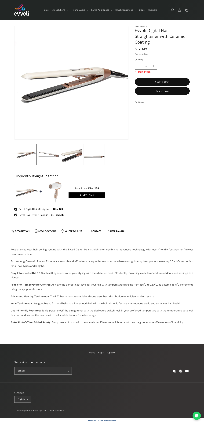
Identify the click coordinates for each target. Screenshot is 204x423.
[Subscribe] (68, 371)
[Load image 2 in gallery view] (48, 154)
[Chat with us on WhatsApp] (197, 416)
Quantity (139, 59)
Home (92, 352)
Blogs (101, 352)
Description (22, 231)
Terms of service (56, 410)
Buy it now (162, 91)
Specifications (47, 231)
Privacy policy (39, 410)
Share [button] (141, 102)
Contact (96, 231)
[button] (60, 10)
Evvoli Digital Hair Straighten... (35, 209)
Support (111, 352)
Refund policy (23, 410)
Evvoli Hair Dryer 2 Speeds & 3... (36, 215)
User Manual (118, 231)
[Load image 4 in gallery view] (94, 154)
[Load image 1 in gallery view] (25, 154)
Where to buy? (73, 231)
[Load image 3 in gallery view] (71, 154)
